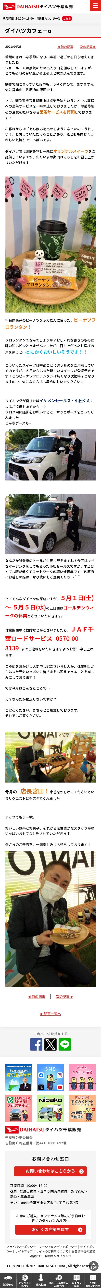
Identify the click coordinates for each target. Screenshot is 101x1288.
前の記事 (67, 47)
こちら (67, 18)
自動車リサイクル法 (58, 1256)
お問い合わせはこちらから (50, 1171)
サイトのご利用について (52, 1251)
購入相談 (41, 1284)
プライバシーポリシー (21, 1246)
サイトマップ (24, 1251)
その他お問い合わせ (93, 1284)
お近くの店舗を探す (50, 1229)
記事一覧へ (52, 1013)
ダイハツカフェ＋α (28, 30)
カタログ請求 (76, 1284)
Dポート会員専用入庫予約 (58, 1284)
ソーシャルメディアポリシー (58, 1246)
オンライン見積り (25, 1284)
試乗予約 (8, 1284)
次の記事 (86, 47)
